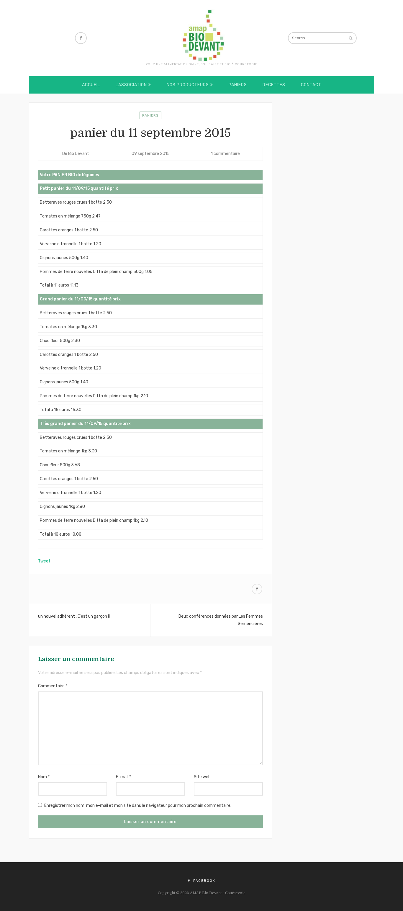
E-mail (123, 776)
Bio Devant (78, 153)
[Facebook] (81, 38)
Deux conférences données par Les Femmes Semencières (220, 620)
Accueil (91, 84)
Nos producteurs (188, 84)
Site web (202, 776)
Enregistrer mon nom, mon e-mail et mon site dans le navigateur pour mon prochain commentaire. (137, 805)
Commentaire (52, 685)
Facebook (203, 881)
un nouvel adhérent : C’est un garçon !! (74, 616)
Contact (311, 84)
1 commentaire (225, 153)
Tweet (44, 561)
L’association (131, 84)
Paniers (238, 84)
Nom (44, 776)
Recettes (274, 84)
